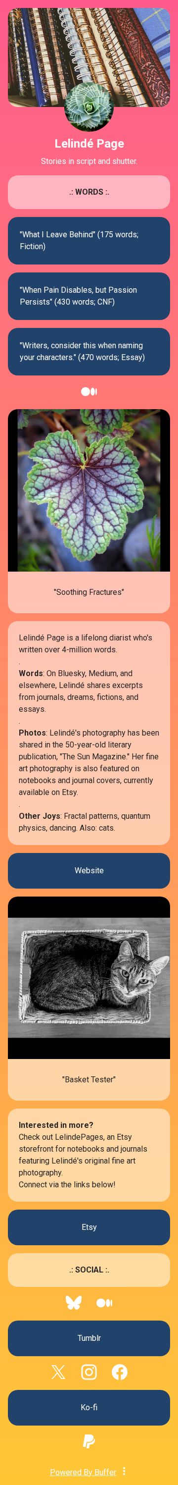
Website (89, 870)
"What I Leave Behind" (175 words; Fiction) (79, 240)
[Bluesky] (73, 1308)
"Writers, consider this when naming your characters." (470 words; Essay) (82, 351)
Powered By (83, 1472)
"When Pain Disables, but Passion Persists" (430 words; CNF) (78, 296)
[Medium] (89, 396)
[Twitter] (58, 1377)
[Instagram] (89, 1377)
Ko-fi (89, 1407)
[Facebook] (119, 1377)
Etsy (89, 1227)
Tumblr (89, 1338)
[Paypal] (89, 1446)
